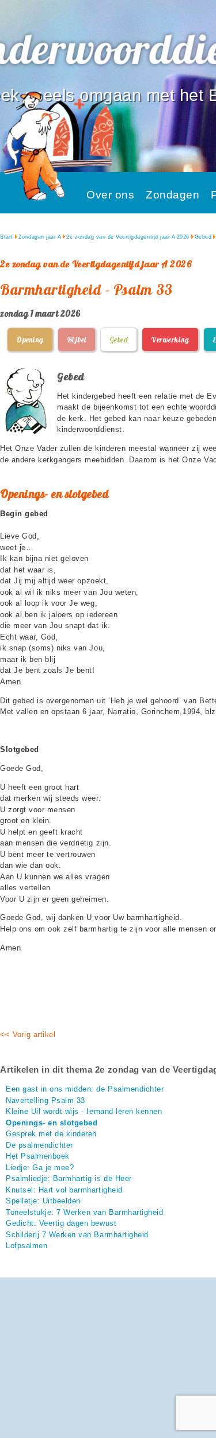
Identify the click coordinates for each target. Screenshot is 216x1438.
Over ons (110, 195)
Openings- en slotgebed (51, 1123)
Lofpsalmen (26, 1245)
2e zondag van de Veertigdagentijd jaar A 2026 (127, 237)
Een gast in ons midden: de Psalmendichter (85, 1089)
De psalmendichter (39, 1145)
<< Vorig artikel (27, 1034)
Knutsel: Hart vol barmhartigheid (64, 1190)
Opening (30, 339)
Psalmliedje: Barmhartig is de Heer (69, 1178)
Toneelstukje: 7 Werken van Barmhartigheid (84, 1212)
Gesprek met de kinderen (51, 1133)
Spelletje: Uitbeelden (43, 1201)
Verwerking (170, 339)
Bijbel (76, 339)
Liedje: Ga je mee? (40, 1167)
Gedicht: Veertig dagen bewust (61, 1223)
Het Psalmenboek (38, 1156)
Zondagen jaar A (40, 237)
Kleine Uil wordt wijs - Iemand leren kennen (84, 1111)
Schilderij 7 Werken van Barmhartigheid (77, 1234)
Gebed (203, 237)
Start (6, 237)
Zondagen (172, 195)
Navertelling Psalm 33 (45, 1100)
